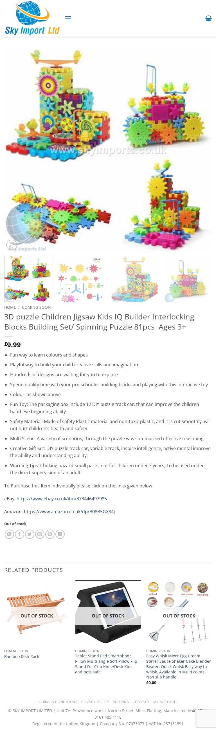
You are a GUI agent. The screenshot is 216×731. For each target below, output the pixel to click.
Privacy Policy (95, 702)
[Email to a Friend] (39, 534)
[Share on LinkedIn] (60, 534)
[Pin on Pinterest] (50, 534)
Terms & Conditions (58, 702)
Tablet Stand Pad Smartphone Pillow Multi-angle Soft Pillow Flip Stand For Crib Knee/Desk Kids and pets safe (106, 663)
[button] (68, 18)
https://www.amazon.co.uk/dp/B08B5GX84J (69, 511)
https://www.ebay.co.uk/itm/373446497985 (62, 499)
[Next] (200, 150)
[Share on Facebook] (19, 534)
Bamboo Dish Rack (21, 656)
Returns (121, 702)
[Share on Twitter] (29, 534)
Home (10, 307)
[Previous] (15, 150)
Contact (141, 702)
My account (165, 702)
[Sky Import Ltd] (32, 18)
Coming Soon (36, 307)
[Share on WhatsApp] (9, 534)
